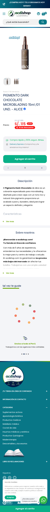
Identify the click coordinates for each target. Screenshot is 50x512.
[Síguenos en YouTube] (15, 478)
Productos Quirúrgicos (13, 435)
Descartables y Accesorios (15, 443)
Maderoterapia (9, 439)
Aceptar (10, 497)
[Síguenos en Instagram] (9, 478)
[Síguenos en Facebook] (4, 478)
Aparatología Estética (13, 416)
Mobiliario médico (11, 424)
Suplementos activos (12, 412)
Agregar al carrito (25, 158)
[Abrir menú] (4, 14)
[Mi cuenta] (38, 14)
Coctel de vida (9, 428)
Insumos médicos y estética (16, 432)
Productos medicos (12, 420)
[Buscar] (43, 22)
